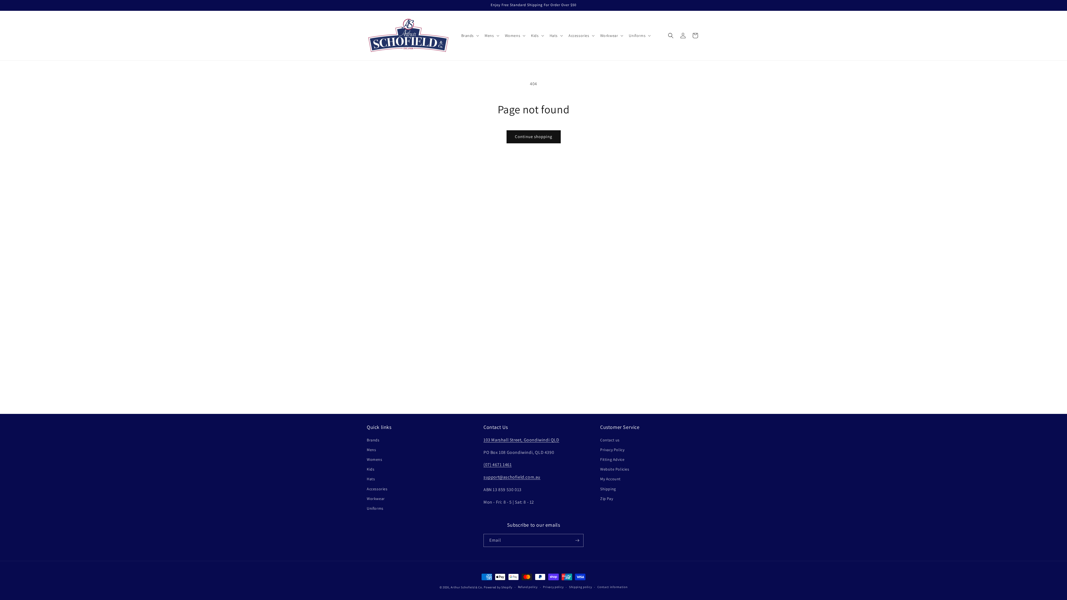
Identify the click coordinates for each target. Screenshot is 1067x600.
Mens (371, 449)
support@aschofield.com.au (511, 477)
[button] (470, 35)
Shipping (608, 488)
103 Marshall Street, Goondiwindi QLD (521, 440)
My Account (610, 478)
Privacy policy (553, 587)
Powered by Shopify (498, 587)
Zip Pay (606, 498)
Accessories (377, 488)
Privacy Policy (612, 449)
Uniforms (375, 508)
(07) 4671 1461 (497, 465)
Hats (371, 478)
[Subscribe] (577, 540)
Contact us (610, 440)
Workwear (376, 498)
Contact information (612, 587)
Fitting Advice (612, 459)
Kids (370, 469)
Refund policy (528, 587)
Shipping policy (580, 587)
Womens (374, 459)
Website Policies (614, 469)
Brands (373, 440)
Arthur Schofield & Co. (467, 587)
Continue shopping (533, 136)
